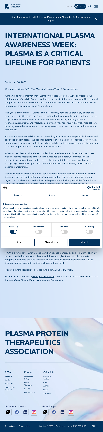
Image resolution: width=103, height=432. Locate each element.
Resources (9, 383)
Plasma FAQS (29, 392)
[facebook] (17, 412)
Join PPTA (47, 393)
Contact (8, 380)
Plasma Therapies (28, 383)
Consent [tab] (18, 195)
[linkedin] (25, 412)
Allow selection (51, 242)
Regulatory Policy (28, 377)
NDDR (45, 390)
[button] (69, 6)
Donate (27, 389)
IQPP (45, 382)
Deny (19, 242)
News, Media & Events (10, 388)
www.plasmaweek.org (43, 276)
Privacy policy (24, 426)
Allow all (84, 242)
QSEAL (46, 386)
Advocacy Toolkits (47, 377)
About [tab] (85, 195)
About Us (9, 376)
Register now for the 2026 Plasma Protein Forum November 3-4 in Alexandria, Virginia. (51, 19)
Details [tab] (51, 195)
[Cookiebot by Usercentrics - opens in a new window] (89, 188)
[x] (8, 412)
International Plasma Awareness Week (45, 95)
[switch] (38, 232)
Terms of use (10, 426)
